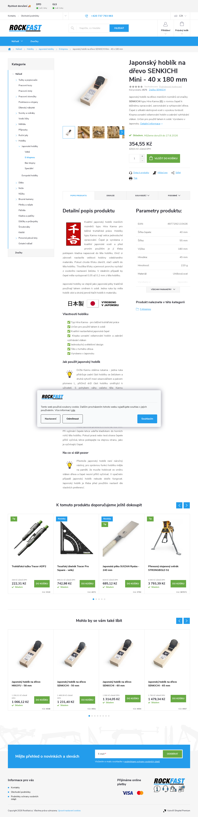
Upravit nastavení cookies (69, 810)
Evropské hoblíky (30, 175)
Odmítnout (73, 418)
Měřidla (22, 124)
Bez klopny (30, 163)
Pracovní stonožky (27, 96)
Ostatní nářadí (25, 243)
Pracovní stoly (25, 91)
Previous (179, 505)
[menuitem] (17, 41)
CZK (181, 16)
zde (73, 410)
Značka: (157, 89)
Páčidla (22, 210)
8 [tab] (109, 716)
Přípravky (23, 129)
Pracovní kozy (25, 85)
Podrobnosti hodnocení (170, 86)
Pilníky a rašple (26, 204)
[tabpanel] (31, 554)
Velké (27, 151)
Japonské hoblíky (30, 146)
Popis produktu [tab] (78, 195)
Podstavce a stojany (28, 102)
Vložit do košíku (166, 158)
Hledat (119, 28)
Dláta (21, 182)
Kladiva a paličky (26, 215)
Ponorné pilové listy (28, 238)
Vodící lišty (24, 118)
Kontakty (12, 16)
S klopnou (30, 157)
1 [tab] (93, 599)
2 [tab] (96, 599)
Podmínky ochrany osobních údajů (24, 798)
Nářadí (18, 74)
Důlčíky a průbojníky (28, 221)
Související (140, 195)
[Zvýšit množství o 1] (142, 156)
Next (187, 505)
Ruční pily (23, 135)
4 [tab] (102, 599)
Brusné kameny (26, 199)
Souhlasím (147, 418)
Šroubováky (24, 226)
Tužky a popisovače (28, 80)
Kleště (21, 232)
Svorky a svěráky (27, 113)
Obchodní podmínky (30, 16)
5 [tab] (104, 599)
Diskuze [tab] (110, 195)
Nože (21, 188)
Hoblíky (22, 140)
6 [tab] (103, 716)
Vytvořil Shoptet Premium (178, 810)
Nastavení (50, 418)
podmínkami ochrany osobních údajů (142, 761)
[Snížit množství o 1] (142, 160)
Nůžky (22, 193)
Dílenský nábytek (27, 107)
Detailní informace (150, 123)
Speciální (29, 168)
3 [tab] (99, 599)
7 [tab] (106, 716)
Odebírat (172, 753)
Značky (18, 252)
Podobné (172, 195)
